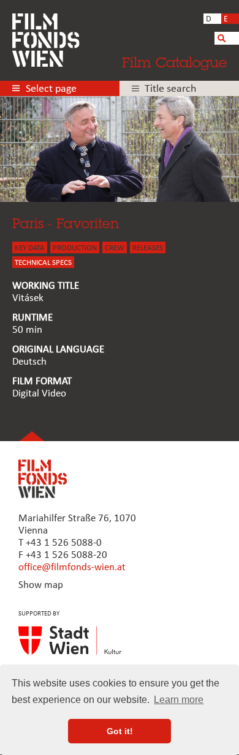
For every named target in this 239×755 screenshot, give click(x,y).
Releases (147, 248)
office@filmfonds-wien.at (72, 567)
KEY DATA (30, 248)
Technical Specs (43, 263)
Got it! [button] (120, 731)
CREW (114, 248)
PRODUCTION (75, 248)
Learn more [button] (178, 699)
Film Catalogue (174, 62)
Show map (40, 585)
